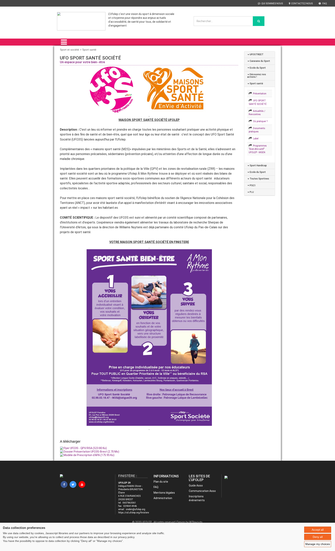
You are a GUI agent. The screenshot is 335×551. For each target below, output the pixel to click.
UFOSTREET (256, 54)
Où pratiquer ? (260, 121)
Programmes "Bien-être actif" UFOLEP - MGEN (258, 149)
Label (255, 138)
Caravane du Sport (259, 61)
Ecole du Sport (257, 67)
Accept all (318, 529)
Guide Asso (196, 485)
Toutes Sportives (259, 178)
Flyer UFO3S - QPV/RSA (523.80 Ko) (85, 448)
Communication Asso (202, 490)
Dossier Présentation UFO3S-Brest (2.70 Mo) (91, 451)
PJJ (251, 192)
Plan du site (161, 481)
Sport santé (256, 83)
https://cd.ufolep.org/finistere (133, 512)
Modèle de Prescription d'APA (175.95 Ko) (89, 455)
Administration (163, 498)
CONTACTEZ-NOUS (302, 3)
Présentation (259, 93)
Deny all (318, 536)
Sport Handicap (258, 165)
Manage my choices (317, 544)
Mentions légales (164, 492)
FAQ (324, 3)
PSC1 (252, 185)
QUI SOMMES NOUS (272, 3)
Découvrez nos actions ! (256, 75)
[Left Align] (258, 21)
